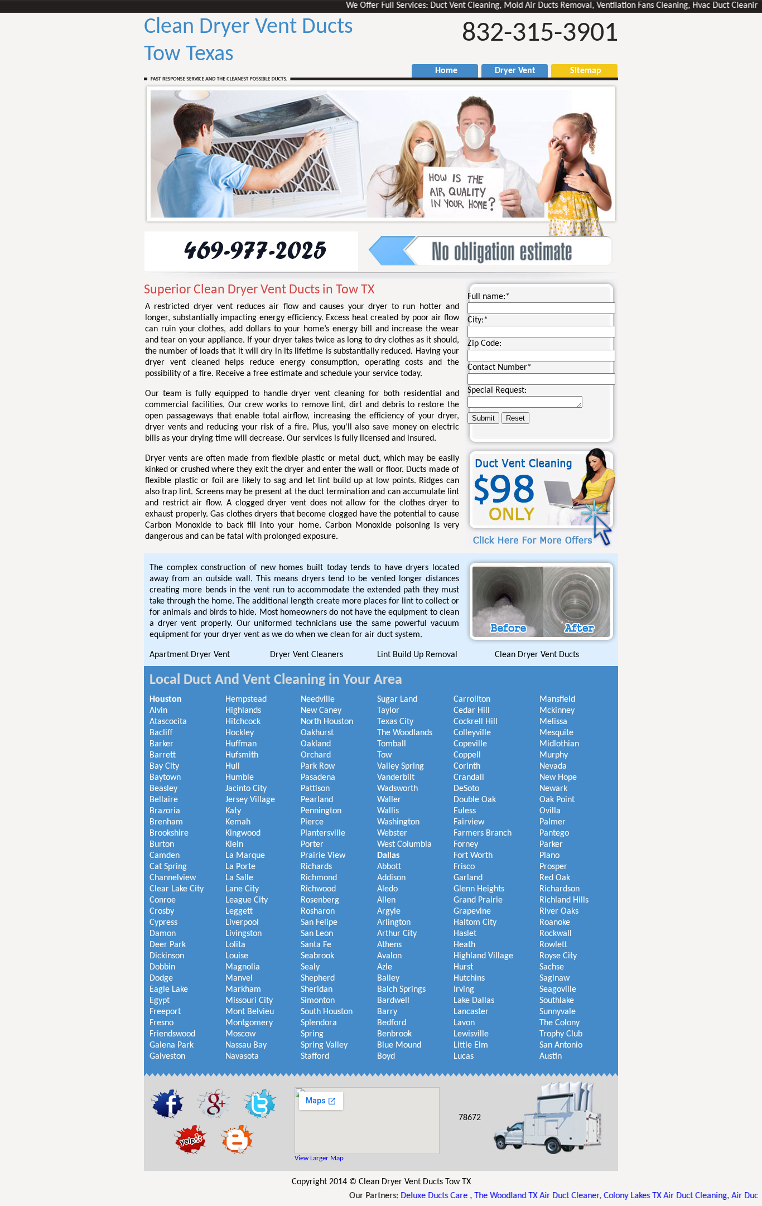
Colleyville (472, 733)
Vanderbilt (395, 777)
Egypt (159, 1000)
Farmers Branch (483, 833)
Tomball (391, 744)
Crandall (469, 777)
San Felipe (319, 922)
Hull (232, 766)
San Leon (317, 933)
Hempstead (246, 699)
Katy (233, 811)
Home (440, 70)
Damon (162, 933)
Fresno (161, 1023)
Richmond (319, 878)
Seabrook (317, 956)
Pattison (315, 788)
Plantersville (323, 833)
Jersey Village (250, 799)
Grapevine (472, 911)
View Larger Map (319, 1158)
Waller (389, 799)
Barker (161, 744)
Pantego (554, 833)
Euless (465, 811)
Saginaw (554, 978)
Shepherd (318, 978)
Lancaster (471, 1011)
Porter (312, 844)
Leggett (239, 911)
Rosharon (318, 911)
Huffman (241, 744)
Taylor (388, 710)
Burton (161, 844)
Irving (464, 989)
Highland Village (483, 956)
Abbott (389, 866)
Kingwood (243, 833)
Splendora (319, 1023)
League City (246, 900)
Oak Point (557, 799)
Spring (312, 1034)
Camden (164, 855)
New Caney (321, 710)
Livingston (243, 933)
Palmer (552, 822)
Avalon (389, 956)
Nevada (553, 766)
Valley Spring (400, 766)
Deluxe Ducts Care (396, 1195)
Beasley (163, 788)
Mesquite (556, 733)
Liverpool (242, 922)
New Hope (558, 777)
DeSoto (466, 788)
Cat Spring (168, 866)
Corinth (467, 766)
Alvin (158, 710)
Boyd (386, 1056)
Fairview (469, 822)
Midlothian (559, 744)
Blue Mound (399, 1045)
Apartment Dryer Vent (189, 654)
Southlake (556, 1000)
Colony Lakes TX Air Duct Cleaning (626, 1195)
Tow (384, 755)
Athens (389, 944)
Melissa (553, 721)
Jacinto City (246, 788)
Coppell (467, 755)
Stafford (315, 1056)
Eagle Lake (168, 989)
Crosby (161, 911)
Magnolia (242, 967)
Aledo (387, 889)
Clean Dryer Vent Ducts (537, 654)
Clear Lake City (176, 889)
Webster (392, 833)
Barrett (162, 755)
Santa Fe (316, 944)
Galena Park (171, 1045)
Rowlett (553, 944)
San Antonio (560, 1045)
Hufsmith (241, 755)
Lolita (235, 944)
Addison (391, 878)
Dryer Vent (511, 70)
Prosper (553, 866)
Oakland (316, 744)
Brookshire (169, 833)
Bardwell (393, 1000)
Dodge (161, 978)
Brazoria (164, 811)
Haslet (465, 933)
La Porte (240, 866)
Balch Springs (401, 989)
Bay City (164, 766)
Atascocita (168, 721)
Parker (551, 844)
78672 (470, 1117)
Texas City (395, 721)
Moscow (240, 1034)
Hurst (463, 967)
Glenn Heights (479, 889)
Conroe (162, 900)
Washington (398, 822)
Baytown (165, 777)
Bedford (391, 1023)
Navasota (242, 1056)
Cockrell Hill (476, 721)
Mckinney (557, 710)
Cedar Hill (472, 710)
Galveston (167, 1056)
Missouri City (249, 1000)
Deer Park (167, 944)
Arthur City (397, 933)
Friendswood (172, 1034)
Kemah (237, 822)
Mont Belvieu (249, 1011)
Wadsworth (397, 788)
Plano (549, 855)
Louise (236, 956)
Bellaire (163, 799)
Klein (234, 844)
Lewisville (471, 1034)
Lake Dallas (474, 1000)
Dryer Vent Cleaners (306, 654)
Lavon (464, 1023)
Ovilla (550, 811)
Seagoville (557, 989)
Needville (318, 699)
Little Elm (471, 1045)
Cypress (163, 922)
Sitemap (580, 70)
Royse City (558, 956)
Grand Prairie (478, 900)
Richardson (559, 889)
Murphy (553, 755)
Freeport (165, 1011)
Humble (239, 777)
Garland (468, 878)
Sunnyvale (557, 1011)
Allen (386, 900)
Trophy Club (560, 1034)
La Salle (239, 878)
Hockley (239, 733)
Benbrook (394, 1034)
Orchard (316, 755)
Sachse (551, 967)
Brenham (166, 822)
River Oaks (558, 911)
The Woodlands (404, 733)
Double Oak (475, 799)
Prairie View (323, 855)
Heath (464, 944)
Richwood (318, 889)
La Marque (245, 855)
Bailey (388, 978)
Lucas (464, 1056)
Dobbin (162, 967)
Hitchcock (243, 721)
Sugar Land (397, 699)
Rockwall (555, 933)
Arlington (394, 922)
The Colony (559, 1023)
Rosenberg (320, 900)
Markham (243, 989)
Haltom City (475, 922)
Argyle (389, 911)
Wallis (388, 811)
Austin (550, 1056)
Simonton (318, 1000)
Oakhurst (317, 733)
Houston (165, 699)
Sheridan (316, 989)
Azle (384, 967)
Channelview (172, 878)
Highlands (243, 710)
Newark (553, 788)
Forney (466, 844)
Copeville (470, 744)
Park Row (318, 766)
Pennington (321, 811)
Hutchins (469, 978)
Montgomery (249, 1023)
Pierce (312, 822)
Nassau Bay (246, 1045)
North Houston (327, 721)
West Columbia (404, 844)
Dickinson (166, 956)
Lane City (242, 889)
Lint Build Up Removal (417, 654)
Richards (316, 866)
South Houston (327, 1011)
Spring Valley (324, 1045)
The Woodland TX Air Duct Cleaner (497, 1195)
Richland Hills (564, 900)
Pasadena (318, 777)
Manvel (239, 978)
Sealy (310, 967)
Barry (387, 1011)
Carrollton (472, 699)
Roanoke (554, 922)
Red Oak (554, 878)
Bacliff (160, 733)
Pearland (317, 799)
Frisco (464, 866)
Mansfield (557, 699)
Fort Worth (473, 855)
